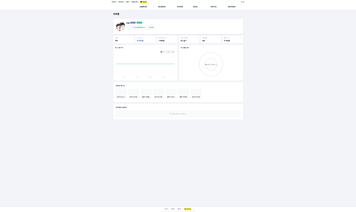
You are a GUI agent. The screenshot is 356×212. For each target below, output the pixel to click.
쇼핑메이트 (143, 7)
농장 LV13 (139, 22)
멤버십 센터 (135, 2)
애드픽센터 (231, 7)
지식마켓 (180, 7)
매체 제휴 (173, 209)
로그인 (242, 2)
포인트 (195, 7)
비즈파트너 (121, 2)
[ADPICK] (126, 6)
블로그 (128, 2)
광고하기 (114, 2)
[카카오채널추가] (143, 2)
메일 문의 (179, 209)
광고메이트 (162, 7)
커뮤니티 (213, 7)
